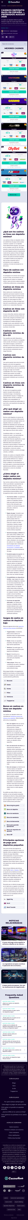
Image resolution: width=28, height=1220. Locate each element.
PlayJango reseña (14, 188)
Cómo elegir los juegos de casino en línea (14, 1124)
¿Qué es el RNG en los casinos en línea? (13, 1132)
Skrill (11, 870)
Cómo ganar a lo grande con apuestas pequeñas (12, 1128)
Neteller (17, 870)
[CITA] (10, 1210)
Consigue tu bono (14, 68)
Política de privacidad (13, 1158)
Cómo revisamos (14, 1152)
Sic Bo (13, 1108)
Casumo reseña (14, 119)
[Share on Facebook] (6, 37)
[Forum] (17, 1210)
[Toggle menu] (2, 2)
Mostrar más (13, 194)
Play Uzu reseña (14, 71)
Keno (13, 1106)
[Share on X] (2, 37)
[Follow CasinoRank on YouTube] (15, 1187)
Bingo (13, 1103)
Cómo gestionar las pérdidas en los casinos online (11, 1135)
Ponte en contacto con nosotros (13, 1150)
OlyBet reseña (14, 165)
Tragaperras (13, 1111)
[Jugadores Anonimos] (4, 1210)
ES (13, 1191)
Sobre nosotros (13, 1147)
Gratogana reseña (14, 94)
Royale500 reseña (14, 142)
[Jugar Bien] (20, 1206)
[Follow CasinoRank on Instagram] (8, 1187)
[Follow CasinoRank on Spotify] (19, 1187)
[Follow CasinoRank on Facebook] (4, 1187)
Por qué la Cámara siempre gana (13, 1122)
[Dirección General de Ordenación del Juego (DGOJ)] (9, 1206)
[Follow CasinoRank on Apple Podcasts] (23, 1187)
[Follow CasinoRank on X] (11, 1187)
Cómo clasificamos (13, 1155)
